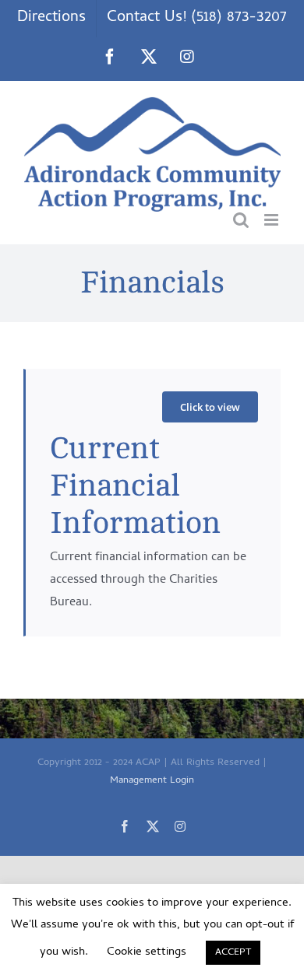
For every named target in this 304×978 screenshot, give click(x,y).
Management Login (152, 781)
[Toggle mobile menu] (272, 220)
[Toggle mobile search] (241, 220)
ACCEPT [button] (233, 953)
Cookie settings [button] (146, 952)
